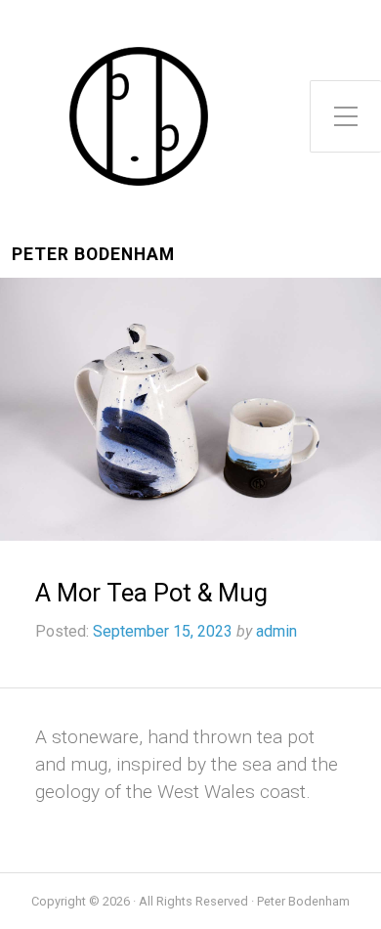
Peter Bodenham (93, 254)
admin (276, 631)
